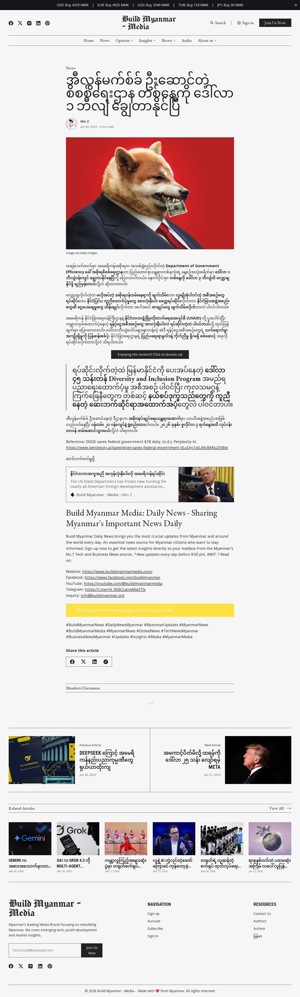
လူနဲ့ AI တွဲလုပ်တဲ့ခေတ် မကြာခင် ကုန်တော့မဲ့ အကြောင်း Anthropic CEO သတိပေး (172, 863)
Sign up (153, 913)
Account (154, 921)
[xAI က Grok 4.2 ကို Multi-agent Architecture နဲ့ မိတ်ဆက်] (78, 838)
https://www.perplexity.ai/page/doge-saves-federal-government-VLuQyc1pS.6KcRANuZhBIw (147, 447)
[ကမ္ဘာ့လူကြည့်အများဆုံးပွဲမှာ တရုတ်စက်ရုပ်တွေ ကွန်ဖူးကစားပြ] (126, 838)
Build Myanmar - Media (115, 990)
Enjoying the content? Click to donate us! (150, 354)
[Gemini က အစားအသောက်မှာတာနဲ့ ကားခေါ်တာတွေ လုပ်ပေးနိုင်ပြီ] (30, 838)
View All (276, 808)
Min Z (84, 121)
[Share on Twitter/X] (83, 662)
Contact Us (262, 913)
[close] (296, 5)
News (104, 40)
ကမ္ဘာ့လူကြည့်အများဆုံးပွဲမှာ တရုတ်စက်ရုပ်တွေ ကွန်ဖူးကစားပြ (125, 863)
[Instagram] (29, 23)
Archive (259, 928)
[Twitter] (20, 23)
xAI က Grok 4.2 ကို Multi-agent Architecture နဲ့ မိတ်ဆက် (76, 863)
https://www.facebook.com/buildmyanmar (122, 577)
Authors (259, 921)
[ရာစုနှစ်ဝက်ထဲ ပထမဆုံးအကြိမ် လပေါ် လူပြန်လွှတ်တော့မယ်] (270, 838)
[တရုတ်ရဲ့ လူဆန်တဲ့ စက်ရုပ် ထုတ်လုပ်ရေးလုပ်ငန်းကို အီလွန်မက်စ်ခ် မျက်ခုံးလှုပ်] (222, 838)
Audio (187, 40)
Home (89, 40)
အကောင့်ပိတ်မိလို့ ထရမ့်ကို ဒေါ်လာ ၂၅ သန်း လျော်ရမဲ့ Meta (192, 760)
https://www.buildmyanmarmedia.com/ (117, 571)
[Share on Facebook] (72, 662)
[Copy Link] (105, 662)
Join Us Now (275, 22)
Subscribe (155, 928)
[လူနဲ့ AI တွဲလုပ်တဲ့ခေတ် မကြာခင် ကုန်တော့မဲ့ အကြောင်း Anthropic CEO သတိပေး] (174, 838)
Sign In (153, 936)
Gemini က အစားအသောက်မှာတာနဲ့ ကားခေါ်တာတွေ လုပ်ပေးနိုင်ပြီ (30, 863)
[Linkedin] (38, 23)
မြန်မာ (257, 936)
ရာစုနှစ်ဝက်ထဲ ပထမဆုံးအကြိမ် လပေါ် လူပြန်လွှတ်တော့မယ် (270, 863)
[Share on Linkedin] (94, 662)
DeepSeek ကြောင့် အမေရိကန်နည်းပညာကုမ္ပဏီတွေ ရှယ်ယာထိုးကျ (107, 760)
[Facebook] (11, 23)
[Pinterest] (47, 23)
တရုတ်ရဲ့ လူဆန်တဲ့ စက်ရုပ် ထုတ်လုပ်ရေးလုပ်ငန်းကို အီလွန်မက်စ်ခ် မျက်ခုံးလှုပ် (221, 863)
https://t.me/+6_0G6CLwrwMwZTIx (115, 589)
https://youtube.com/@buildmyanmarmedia (123, 583)
